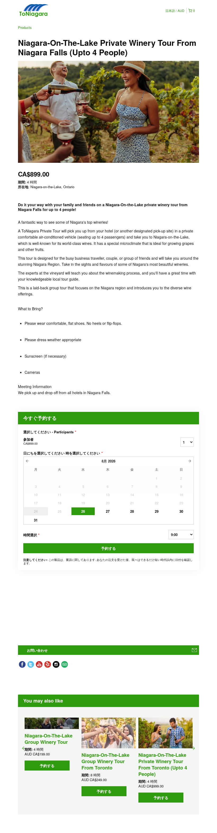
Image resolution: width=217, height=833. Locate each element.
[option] (51, 744)
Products (25, 27)
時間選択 (31, 534)
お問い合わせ (37, 650)
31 (36, 520)
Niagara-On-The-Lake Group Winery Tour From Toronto (105, 761)
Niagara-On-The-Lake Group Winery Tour (49, 738)
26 (83, 511)
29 (157, 511)
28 (132, 511)
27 (108, 511)
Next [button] (193, 748)
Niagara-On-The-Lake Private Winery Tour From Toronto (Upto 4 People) (162, 764)
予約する (108, 548)
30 (181, 511)
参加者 (30, 441)
